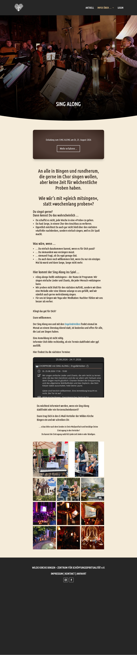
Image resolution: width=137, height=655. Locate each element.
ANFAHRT (81, 573)
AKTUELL (90, 8)
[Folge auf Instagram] (65, 580)
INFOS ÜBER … (104, 8)
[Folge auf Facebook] (71, 580)
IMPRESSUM (57, 573)
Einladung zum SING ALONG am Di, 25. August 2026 (68, 139)
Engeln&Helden (72, 324)
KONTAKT (70, 573)
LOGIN (120, 8)
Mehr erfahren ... (68, 148)
